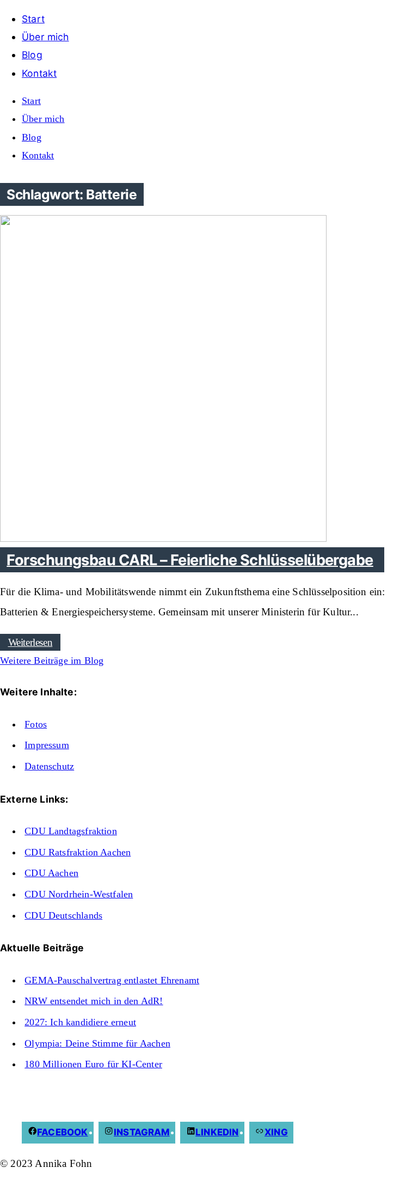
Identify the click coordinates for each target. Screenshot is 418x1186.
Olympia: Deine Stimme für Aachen (97, 1043)
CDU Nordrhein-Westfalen (78, 894)
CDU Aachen (51, 872)
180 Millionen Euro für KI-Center (93, 1064)
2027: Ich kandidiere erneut (80, 1022)
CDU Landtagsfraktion (70, 831)
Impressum (46, 744)
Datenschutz (49, 766)
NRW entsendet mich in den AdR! (93, 1000)
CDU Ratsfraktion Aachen (77, 852)
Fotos (35, 724)
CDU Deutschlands (63, 915)
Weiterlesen (30, 642)
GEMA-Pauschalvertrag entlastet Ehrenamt (111, 980)
